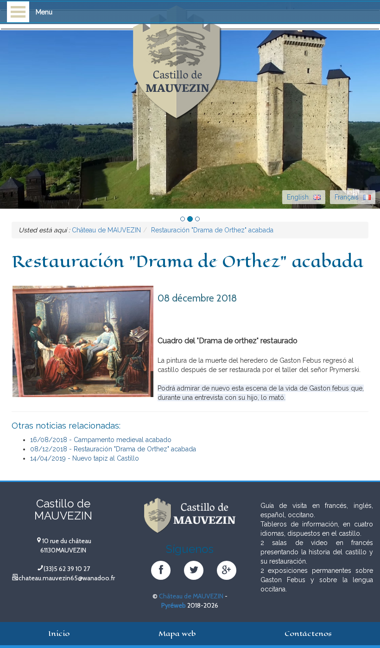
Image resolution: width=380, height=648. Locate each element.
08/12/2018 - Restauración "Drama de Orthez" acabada (113, 449)
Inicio (59, 633)
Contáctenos (308, 633)
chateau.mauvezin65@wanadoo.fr (67, 578)
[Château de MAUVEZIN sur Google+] (226, 571)
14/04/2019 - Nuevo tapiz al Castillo (84, 458)
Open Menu (18, 11)
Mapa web (177, 633)
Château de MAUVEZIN (191, 596)
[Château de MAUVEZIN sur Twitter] (193, 571)
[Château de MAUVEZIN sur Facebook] (160, 571)
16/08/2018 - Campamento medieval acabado (100, 439)
